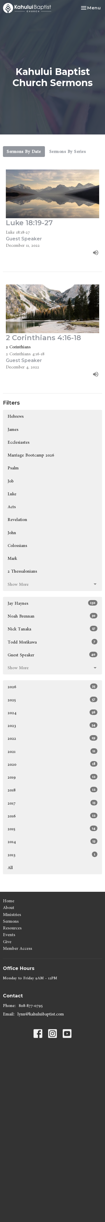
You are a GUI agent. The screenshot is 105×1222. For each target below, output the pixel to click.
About (8, 907)
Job (11, 481)
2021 (51, 751)
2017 (51, 803)
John (12, 532)
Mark (12, 558)
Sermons (11, 921)
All (10, 867)
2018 (51, 789)
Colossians (17, 545)
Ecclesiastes (18, 442)
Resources (12, 928)
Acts (12, 507)
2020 (51, 764)
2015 (51, 828)
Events (9, 934)
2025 (51, 699)
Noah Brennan (51, 616)
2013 (51, 854)
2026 (51, 686)
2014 (51, 841)
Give (7, 941)
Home (8, 901)
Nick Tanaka (51, 628)
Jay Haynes (51, 603)
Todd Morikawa (51, 642)
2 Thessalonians (22, 571)
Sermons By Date (24, 151)
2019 (51, 777)
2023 (51, 725)
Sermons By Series (67, 151)
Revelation (17, 519)
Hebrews (16, 416)
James (13, 429)
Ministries (12, 914)
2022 (51, 738)
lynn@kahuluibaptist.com (41, 1014)
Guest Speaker (51, 654)
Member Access (17, 948)
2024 (51, 712)
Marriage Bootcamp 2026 (31, 455)
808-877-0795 (31, 1005)
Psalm (13, 468)
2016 (51, 815)
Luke (12, 494)
